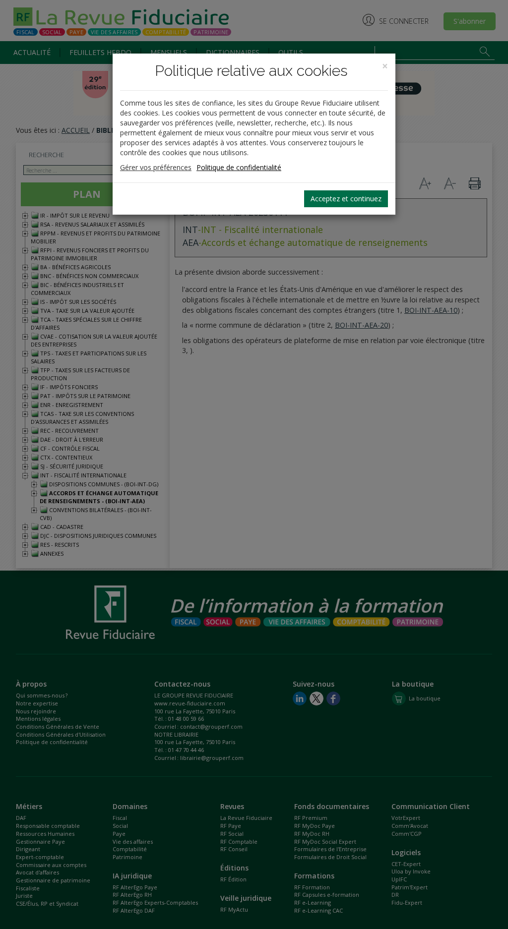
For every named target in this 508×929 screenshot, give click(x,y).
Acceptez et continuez (346, 198)
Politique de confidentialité (238, 167)
